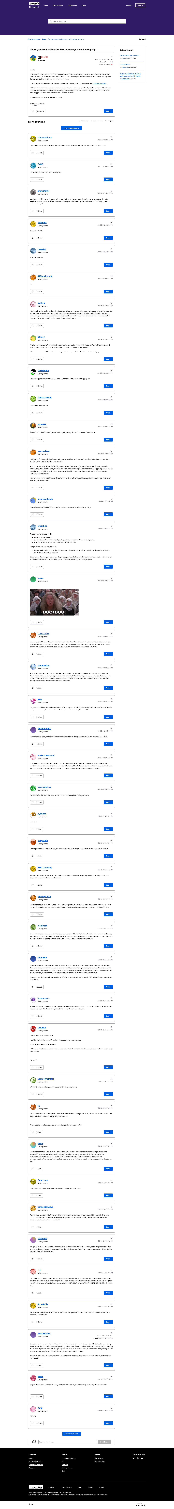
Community (72, 5)
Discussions (58, 5)
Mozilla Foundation (36, 1465)
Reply (108, 111)
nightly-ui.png (37, 103)
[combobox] (87, 21)
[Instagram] (138, 1458)
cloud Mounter (125, 64)
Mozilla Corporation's (37, 1492)
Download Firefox (68, 1458)
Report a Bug (100, 1462)
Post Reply (104, 1442)
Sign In (140, 5)
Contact (101, 1487)
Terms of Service (66, 1487)
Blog (63, 1471)
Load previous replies (71, 128)
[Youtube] (142, 1458)
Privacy (80, 1487)
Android (65, 1465)
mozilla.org (52, 1487)
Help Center (99, 1458)
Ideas (46, 5)
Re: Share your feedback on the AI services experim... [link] (66, 39)
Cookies (90, 1487)
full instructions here (99, 83)
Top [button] (32, 1504)
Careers (31, 1468)
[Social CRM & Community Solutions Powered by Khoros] (140, 1505)
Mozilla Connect (34, 5)
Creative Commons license (99, 1494)
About (31, 1458)
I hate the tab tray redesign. (129, 55)
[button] (32, 111)
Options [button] (142, 39)
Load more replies (71, 1434)
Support (129, 5)
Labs (84, 5)
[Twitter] (134, 1458)
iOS (63, 1462)
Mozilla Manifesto (35, 1462)
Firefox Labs (125, 58)
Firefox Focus (67, 1468)
